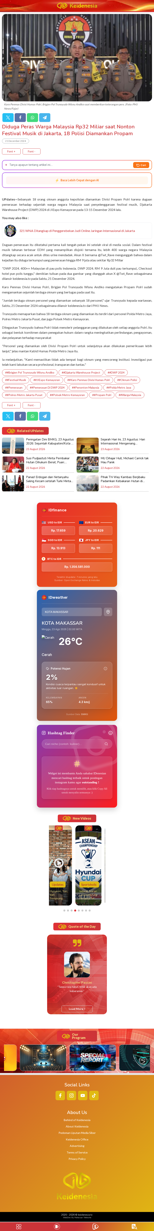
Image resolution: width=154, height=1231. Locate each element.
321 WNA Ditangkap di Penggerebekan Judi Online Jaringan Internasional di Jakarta (77, 231)
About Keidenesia (77, 1126)
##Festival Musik (15, 380)
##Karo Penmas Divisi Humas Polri (88, 380)
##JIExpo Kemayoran (46, 380)
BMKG (84, 714)
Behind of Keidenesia (77, 1120)
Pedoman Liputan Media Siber (77, 1132)
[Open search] (134, 1227)
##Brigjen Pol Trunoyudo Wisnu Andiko (29, 372)
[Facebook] (20, 117)
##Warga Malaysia (130, 395)
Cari (143, 165)
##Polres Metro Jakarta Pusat (24, 395)
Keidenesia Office (77, 1139)
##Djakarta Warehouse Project (81, 372)
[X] (8, 117)
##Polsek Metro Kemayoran (67, 395)
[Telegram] (44, 117)
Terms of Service (77, 1152)
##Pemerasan (13, 387)
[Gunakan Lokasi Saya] (108, 612)
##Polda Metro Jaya (118, 387)
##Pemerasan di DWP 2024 (47, 387)
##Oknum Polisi (127, 380)
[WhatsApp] (32, 117)
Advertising (77, 1145)
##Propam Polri (101, 395)
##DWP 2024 (116, 372)
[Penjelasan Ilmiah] (105, 668)
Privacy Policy (77, 1158)
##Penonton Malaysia (85, 387)
